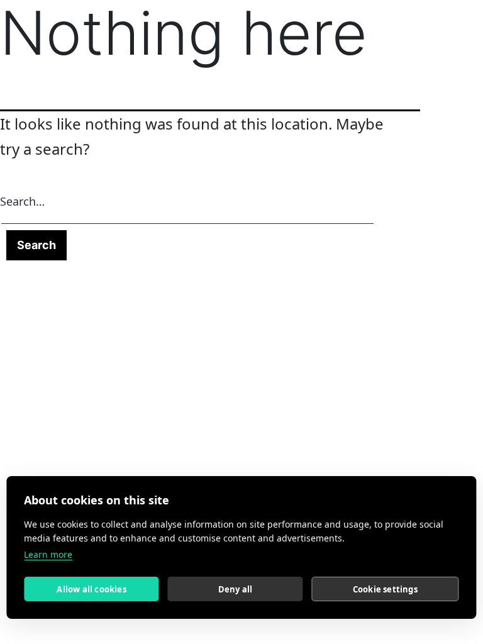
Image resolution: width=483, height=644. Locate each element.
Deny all (235, 589)
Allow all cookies (91, 589)
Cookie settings (385, 589)
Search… (22, 201)
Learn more (48, 554)
